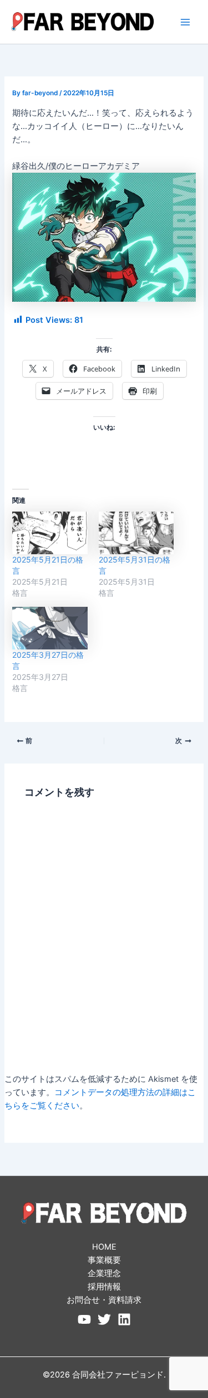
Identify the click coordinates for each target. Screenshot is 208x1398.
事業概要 (104, 1260)
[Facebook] (84, 1319)
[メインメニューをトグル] (185, 22)
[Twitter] (104, 1319)
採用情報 (104, 1287)
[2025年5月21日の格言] (49, 533)
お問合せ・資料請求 (104, 1300)
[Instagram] (124, 1319)
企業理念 (104, 1273)
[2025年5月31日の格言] (136, 533)
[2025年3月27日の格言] (49, 628)
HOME (104, 1247)
